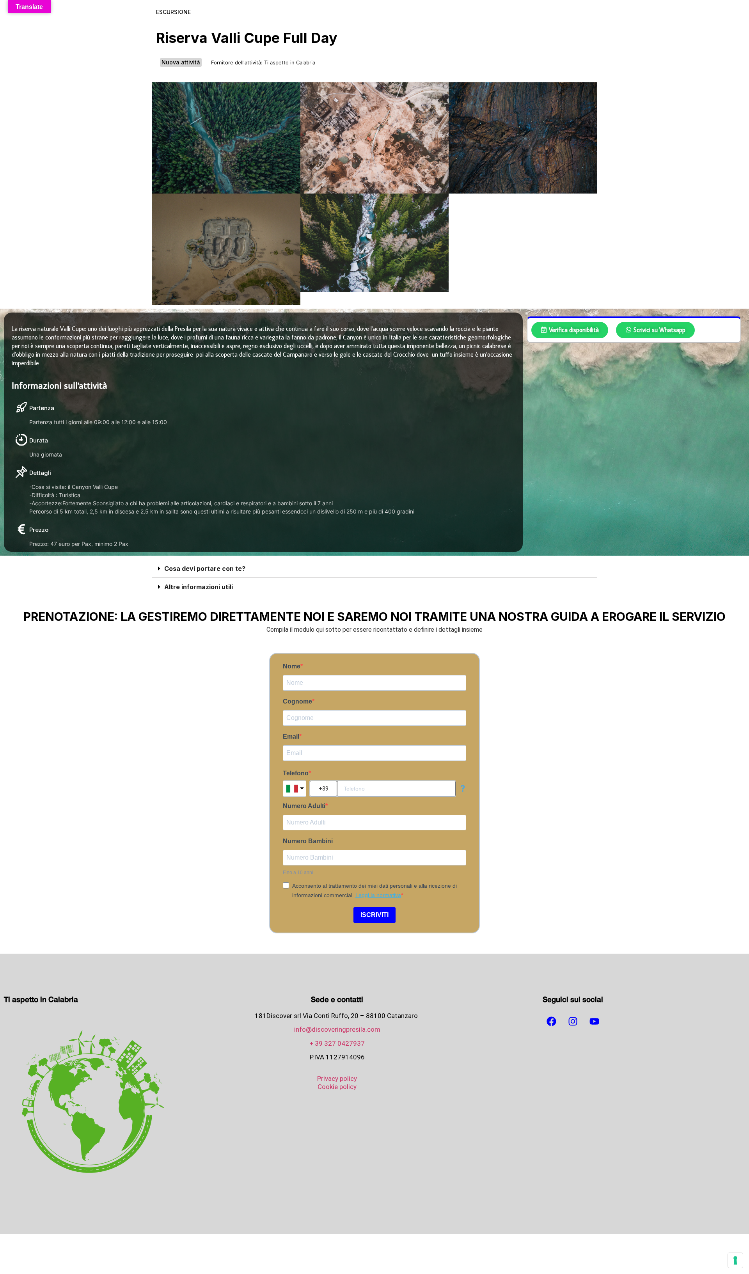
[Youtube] (594, 1021)
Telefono (296, 773)
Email (291, 737)
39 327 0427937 (340, 1043)
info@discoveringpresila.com (337, 1029)
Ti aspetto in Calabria (289, 62)
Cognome (297, 701)
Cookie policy (337, 1087)
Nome (291, 666)
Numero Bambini (308, 841)
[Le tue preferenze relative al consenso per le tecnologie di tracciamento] (735, 1260)
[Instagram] (573, 1021)
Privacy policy (337, 1078)
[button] (374, 569)
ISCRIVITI (374, 915)
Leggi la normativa (378, 895)
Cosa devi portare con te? (204, 568)
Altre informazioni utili (198, 587)
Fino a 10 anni (298, 872)
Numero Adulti (304, 806)
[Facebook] (551, 1021)
